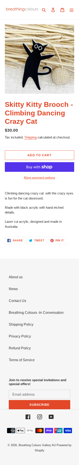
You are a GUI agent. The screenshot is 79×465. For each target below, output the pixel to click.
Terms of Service (22, 360)
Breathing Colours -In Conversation (36, 312)
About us (16, 277)
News (13, 289)
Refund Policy (20, 348)
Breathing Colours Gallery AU (37, 445)
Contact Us (17, 301)
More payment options (39, 177)
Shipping (30, 137)
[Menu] (71, 9)
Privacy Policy (20, 336)
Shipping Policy (21, 324)
